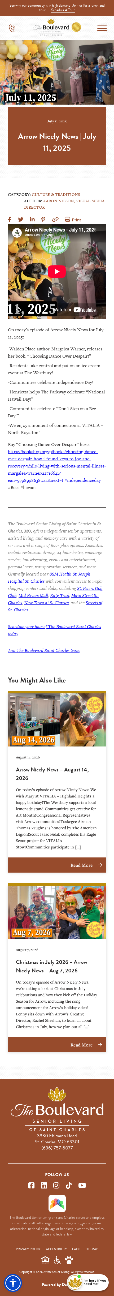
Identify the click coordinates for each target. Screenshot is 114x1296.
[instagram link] (56, 1185)
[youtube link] (82, 1185)
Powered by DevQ (57, 1284)
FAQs (76, 1249)
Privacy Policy (28, 1249)
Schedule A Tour (63, 10)
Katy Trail (59, 595)
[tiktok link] (69, 1185)
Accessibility (56, 1249)
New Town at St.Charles (46, 602)
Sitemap (92, 1249)
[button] (13, 1283)
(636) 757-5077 (57, 1147)
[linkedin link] (44, 1185)
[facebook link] (31, 1185)
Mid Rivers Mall (33, 595)
